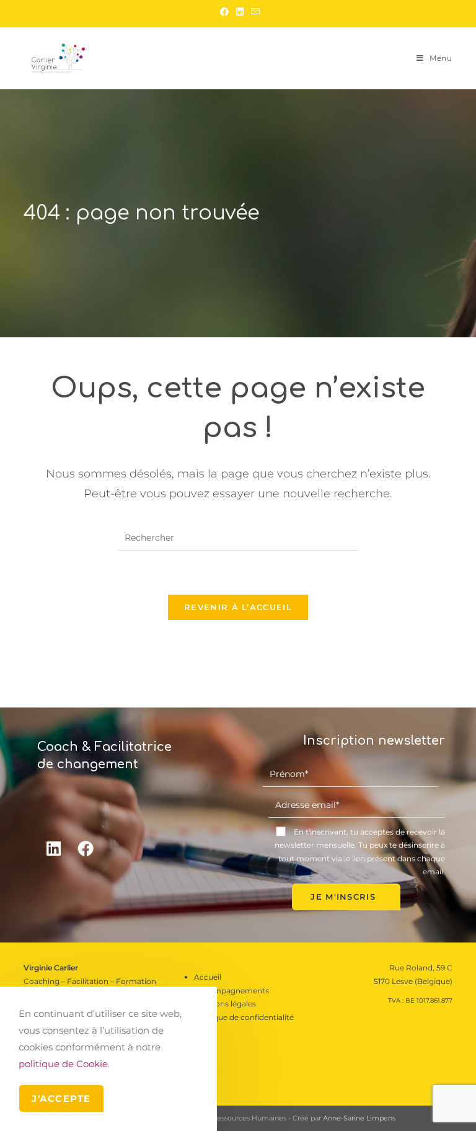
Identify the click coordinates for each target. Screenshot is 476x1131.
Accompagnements (231, 990)
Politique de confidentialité (244, 1017)
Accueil (207, 977)
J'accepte (61, 1098)
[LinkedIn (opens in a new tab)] (239, 11)
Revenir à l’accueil (238, 607)
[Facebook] (85, 848)
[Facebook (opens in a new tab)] (224, 11)
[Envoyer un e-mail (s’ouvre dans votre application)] (253, 11)
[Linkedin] (53, 848)
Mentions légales (225, 1003)
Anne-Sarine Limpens (359, 1118)
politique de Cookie (63, 1064)
